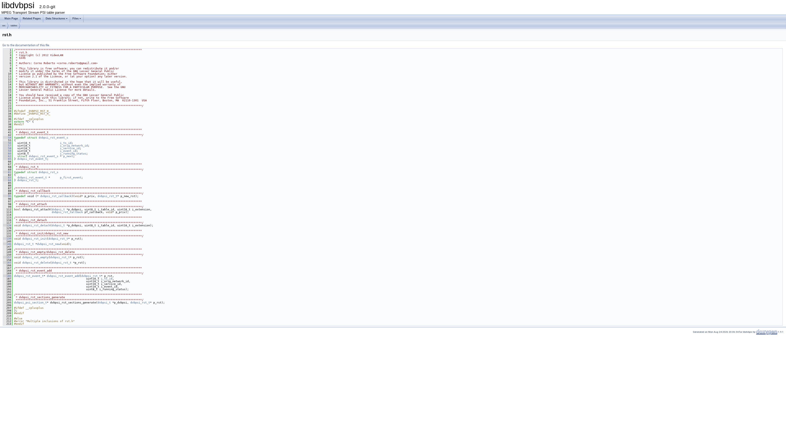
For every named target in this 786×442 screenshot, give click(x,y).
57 (7, 145)
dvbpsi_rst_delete (36, 262)
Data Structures (55, 18)
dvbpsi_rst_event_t (32, 158)
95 (7, 196)
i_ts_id (65, 142)
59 (7, 150)
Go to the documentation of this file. (26, 45)
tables (14, 25)
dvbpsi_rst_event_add (63, 275)
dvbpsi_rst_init (34, 238)
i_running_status (73, 153)
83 (7, 177)
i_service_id (70, 148)
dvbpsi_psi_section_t (30, 302)
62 (7, 156)
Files (75, 18)
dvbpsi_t (58, 209)
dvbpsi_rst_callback (55, 196)
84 (7, 180)
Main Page (11, 18)
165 (7, 262)
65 (7, 158)
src (4, 25)
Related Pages (32, 18)
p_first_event (70, 177)
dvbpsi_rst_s (48, 172)
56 (7, 142)
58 (7, 148)
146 (7, 244)
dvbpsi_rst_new (48, 244)
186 (7, 275)
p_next (68, 156)
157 (7, 257)
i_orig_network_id (74, 145)
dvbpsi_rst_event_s (53, 137)
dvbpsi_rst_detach (36, 225)
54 (7, 137)
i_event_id (68, 150)
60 (7, 153)
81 (7, 172)
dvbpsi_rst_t (27, 180)
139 (7, 238)
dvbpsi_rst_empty (35, 257)
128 (7, 225)
